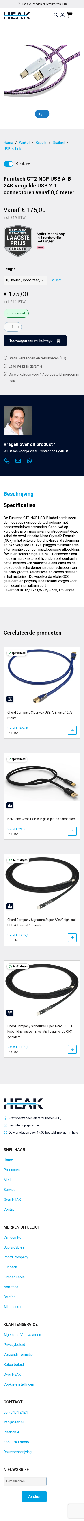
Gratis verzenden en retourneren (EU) (44, 4)
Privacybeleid (14, 1345)
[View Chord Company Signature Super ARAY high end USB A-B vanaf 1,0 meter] (72, 937)
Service (9, 1190)
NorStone (11, 1287)
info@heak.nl (14, 1422)
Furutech (10, 1267)
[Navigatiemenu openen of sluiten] (77, 14)
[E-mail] (18, 461)
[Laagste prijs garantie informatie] (18, 241)
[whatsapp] (29, 461)
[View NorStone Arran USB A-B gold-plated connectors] (72, 831)
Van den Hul (13, 1237)
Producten (12, 1170)
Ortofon (9, 1297)
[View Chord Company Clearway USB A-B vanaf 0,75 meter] (72, 730)
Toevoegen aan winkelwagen (31, 340)
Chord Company (16, 1257)
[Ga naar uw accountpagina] (62, 15)
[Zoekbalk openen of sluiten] (55, 14)
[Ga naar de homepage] (17, 15)
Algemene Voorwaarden (22, 1335)
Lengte (10, 269)
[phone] (7, 461)
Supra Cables (14, 1247)
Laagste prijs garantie (25, 366)
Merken (9, 1180)
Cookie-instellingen (19, 1384)
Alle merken (13, 1307)
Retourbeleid (14, 1364)
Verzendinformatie (18, 1354)
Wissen (57, 280)
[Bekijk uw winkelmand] (70, 14)
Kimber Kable (14, 1277)
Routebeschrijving (18, 1452)
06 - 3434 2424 (16, 1412)
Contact (9, 1209)
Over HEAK (12, 1199)
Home (8, 1160)
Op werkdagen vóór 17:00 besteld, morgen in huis (43, 1132)
